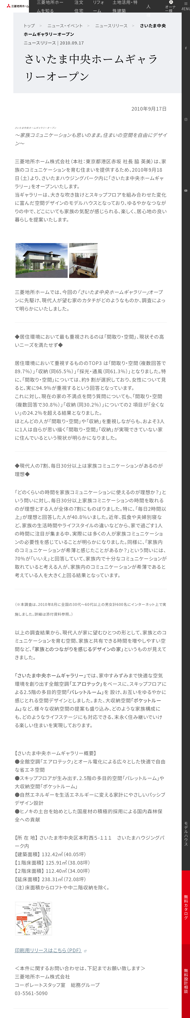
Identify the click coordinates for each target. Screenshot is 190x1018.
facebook (186, 48)
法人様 (148, 6)
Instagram (186, 119)
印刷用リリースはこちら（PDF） (48, 950)
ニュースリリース (111, 25)
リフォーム (98, 6)
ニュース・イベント (65, 25)
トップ (29, 25)
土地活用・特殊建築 (125, 6)
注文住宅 (79, 6)
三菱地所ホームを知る (50, 6)
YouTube (186, 190)
